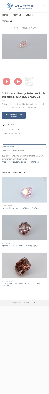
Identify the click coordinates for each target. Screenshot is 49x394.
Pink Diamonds (29, 28)
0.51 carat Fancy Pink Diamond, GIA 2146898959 (20, 246)
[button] (43, 6)
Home (15, 28)
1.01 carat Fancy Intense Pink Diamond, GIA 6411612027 (23, 208)
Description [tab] (8, 146)
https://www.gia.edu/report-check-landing (20, 162)
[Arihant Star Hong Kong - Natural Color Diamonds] (22, 6)
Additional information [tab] (13, 150)
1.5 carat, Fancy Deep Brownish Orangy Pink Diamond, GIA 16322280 (24, 285)
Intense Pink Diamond (12, 134)
